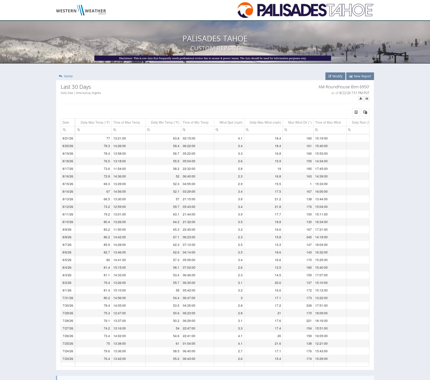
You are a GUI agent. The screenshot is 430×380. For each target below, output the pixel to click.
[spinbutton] (93, 130)
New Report (362, 76)
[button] (356, 112)
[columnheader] (68, 122)
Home (67, 76)
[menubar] (64, 129)
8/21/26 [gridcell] (67, 138)
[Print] (366, 98)
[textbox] (68, 130)
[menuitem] (64, 129)
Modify (336, 76)
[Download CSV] (360, 98)
